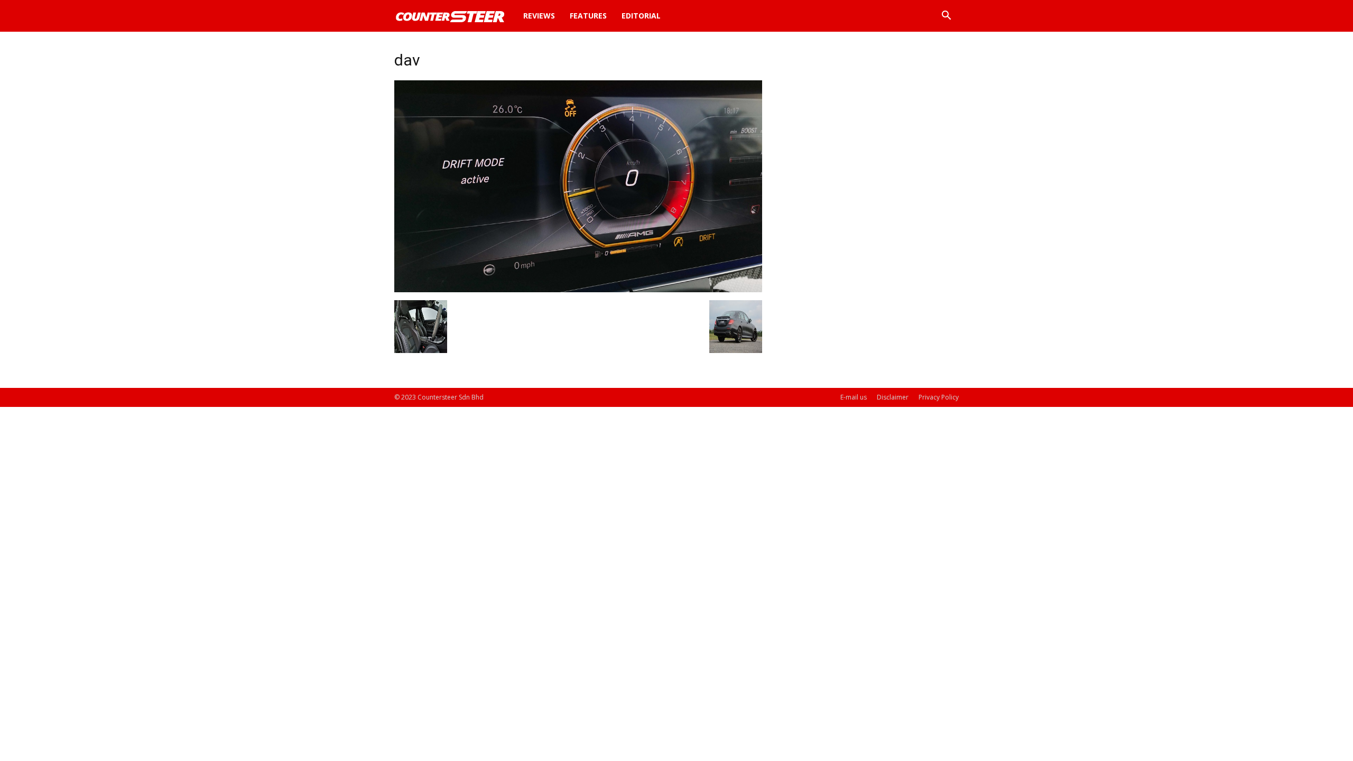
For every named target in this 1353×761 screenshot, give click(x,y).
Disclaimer (893, 397)
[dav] (578, 289)
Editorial (641, 16)
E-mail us (853, 397)
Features (588, 16)
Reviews (539, 16)
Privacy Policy (939, 397)
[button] (946, 17)
